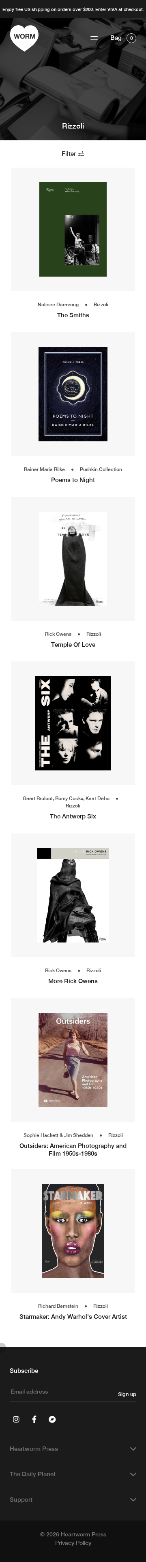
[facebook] (34, 1419)
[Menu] (94, 38)
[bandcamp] (51, 1419)
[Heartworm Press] (24, 38)
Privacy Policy (73, 1543)
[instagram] (16, 1419)
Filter (69, 153)
